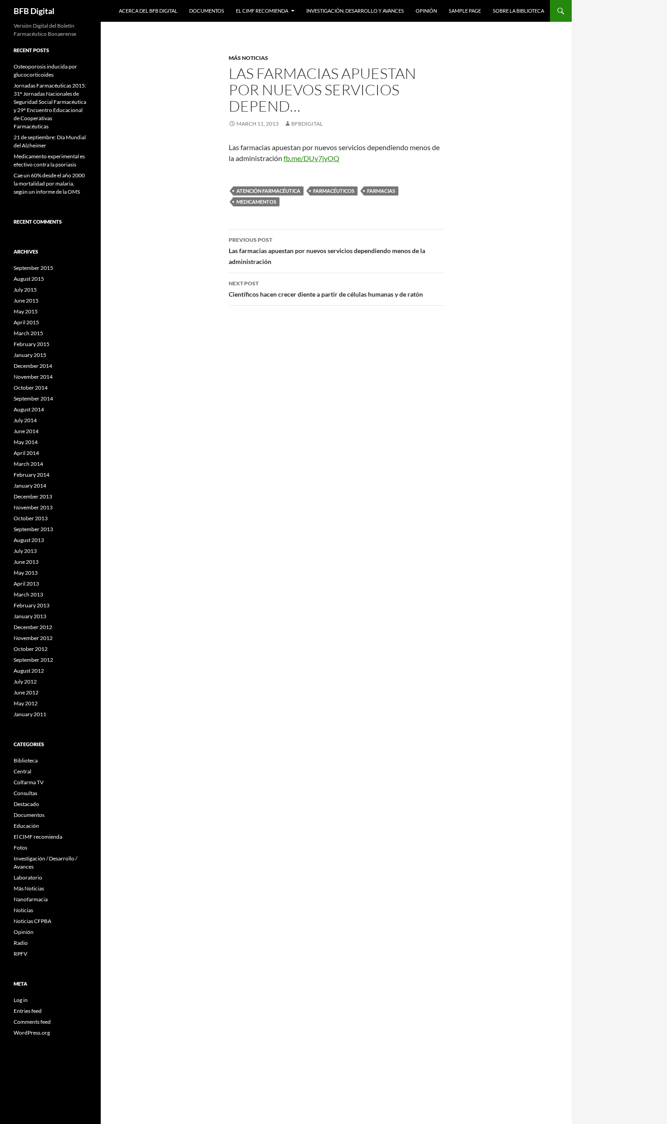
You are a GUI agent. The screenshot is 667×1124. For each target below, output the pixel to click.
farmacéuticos (333, 191)
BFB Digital (34, 11)
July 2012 (25, 681)
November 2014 (33, 376)
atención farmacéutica (268, 191)
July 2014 (25, 420)
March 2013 (28, 594)
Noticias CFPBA (32, 921)
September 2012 (33, 659)
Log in (21, 1000)
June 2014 (26, 431)
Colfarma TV (29, 782)
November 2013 (33, 507)
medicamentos (256, 202)
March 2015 (28, 333)
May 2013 (26, 572)
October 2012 (31, 648)
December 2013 (33, 496)
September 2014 (33, 398)
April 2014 (26, 453)
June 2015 (26, 300)
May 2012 (26, 703)
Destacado (26, 804)
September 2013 (33, 529)
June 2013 (26, 561)
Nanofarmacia (31, 899)
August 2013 (29, 540)
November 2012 (33, 638)
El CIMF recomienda (262, 11)
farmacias (381, 191)
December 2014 (33, 365)
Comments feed (32, 1021)
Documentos (206, 11)
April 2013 (26, 583)
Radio (21, 942)
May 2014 (26, 442)
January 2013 (30, 616)
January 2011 (30, 714)
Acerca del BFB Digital (148, 11)
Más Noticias (248, 57)
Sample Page (465, 11)
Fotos (20, 847)
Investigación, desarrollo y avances (355, 11)
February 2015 (31, 344)
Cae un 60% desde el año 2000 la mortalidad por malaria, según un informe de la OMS (49, 183)
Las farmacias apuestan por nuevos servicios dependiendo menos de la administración (327, 250)
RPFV (20, 953)
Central (22, 771)
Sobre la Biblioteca (518, 11)
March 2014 (28, 463)
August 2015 (29, 278)
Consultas (25, 793)
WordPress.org (32, 1032)
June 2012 (26, 692)
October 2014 (31, 387)
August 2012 (29, 670)
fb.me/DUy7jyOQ (311, 158)
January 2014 (30, 485)
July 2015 (25, 289)
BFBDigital (307, 123)
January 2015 (30, 355)
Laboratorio (28, 877)
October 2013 (31, 518)
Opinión (426, 11)
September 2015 (33, 267)
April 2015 (26, 322)
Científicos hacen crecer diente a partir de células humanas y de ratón (326, 289)
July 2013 (25, 550)
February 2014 (31, 474)
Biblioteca (26, 760)
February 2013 (31, 605)
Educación (26, 825)
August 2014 (29, 409)
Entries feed (28, 1010)
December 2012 (33, 627)
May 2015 (26, 311)
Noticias (23, 910)
